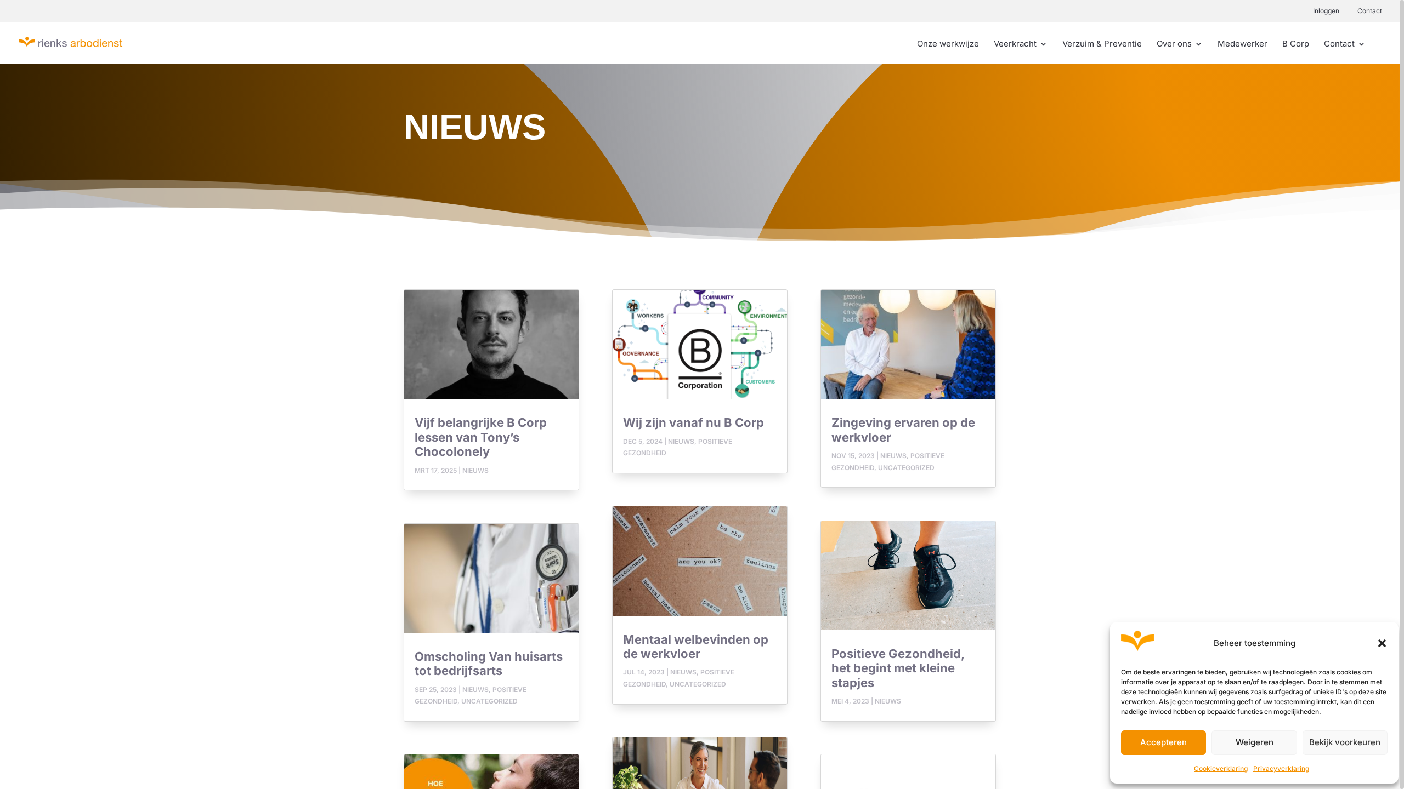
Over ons (1174, 44)
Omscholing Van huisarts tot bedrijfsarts (489, 663)
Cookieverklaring (1221, 768)
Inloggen (1326, 11)
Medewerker (1242, 44)
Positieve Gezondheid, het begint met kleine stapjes (897, 668)
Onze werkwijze (948, 44)
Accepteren (1163, 742)
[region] (702, 394)
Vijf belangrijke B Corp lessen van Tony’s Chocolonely (481, 437)
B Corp (1295, 44)
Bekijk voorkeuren (1344, 742)
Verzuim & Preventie (1102, 44)
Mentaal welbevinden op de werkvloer (695, 646)
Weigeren (1254, 742)
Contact (1369, 11)
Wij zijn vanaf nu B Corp (693, 422)
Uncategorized (489, 701)
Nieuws (475, 470)
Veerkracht (1015, 44)
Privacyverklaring (1281, 768)
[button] (1382, 643)
